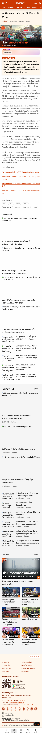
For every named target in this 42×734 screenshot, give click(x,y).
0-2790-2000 (8, 700)
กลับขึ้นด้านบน (33, 656)
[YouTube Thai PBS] (23, 708)
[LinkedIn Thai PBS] (36, 708)
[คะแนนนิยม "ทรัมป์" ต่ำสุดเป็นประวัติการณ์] (8, 505)
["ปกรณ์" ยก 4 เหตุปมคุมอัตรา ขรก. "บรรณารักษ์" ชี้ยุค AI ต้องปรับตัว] (21, 258)
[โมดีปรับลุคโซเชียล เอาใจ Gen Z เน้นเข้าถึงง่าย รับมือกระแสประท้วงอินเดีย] (8, 543)
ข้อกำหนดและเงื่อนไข (26, 662)
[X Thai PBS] (7, 708)
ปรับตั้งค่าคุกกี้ (25, 672)
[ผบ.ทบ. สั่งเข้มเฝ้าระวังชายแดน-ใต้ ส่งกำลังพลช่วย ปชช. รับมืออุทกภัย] (8, 368)
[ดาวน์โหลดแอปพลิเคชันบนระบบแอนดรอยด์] (18, 686)
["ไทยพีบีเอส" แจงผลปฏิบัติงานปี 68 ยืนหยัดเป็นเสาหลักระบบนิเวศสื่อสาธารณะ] (21, 316)
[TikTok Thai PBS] (27, 708)
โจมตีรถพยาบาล (6, 207)
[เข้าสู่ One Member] (39, 2)
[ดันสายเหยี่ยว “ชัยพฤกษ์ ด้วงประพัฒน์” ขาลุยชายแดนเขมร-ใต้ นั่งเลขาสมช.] (8, 349)
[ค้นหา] (7, 3)
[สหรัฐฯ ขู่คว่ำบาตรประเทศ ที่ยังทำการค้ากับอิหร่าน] (8, 515)
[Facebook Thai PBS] (3, 708)
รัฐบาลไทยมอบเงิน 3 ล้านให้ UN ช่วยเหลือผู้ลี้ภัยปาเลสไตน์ (21, 172)
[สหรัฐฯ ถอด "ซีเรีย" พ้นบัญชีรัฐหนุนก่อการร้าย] (21, 436)
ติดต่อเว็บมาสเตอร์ (26, 665)
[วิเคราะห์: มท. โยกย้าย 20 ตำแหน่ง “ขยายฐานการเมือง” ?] (31, 592)
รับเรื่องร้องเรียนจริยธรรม (28, 668)
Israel (17, 204)
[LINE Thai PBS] (19, 708)
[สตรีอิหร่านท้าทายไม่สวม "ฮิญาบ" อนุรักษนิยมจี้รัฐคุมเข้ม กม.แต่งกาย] (8, 534)
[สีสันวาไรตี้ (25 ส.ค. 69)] (31, 612)
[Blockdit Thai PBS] (31, 708)
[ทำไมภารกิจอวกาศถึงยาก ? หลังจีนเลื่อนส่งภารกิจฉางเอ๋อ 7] (21, 568)
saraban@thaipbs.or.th (26, 705)
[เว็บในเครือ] (2, 2)
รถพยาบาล (17, 207)
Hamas (24, 204)
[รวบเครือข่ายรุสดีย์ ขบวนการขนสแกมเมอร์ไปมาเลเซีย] (11, 592)
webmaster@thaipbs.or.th (16, 703)
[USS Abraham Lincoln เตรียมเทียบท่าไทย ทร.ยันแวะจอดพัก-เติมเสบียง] (21, 228)
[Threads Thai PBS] (15, 708)
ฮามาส (34, 207)
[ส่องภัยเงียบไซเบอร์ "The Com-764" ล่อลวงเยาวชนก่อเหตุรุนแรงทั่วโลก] (8, 524)
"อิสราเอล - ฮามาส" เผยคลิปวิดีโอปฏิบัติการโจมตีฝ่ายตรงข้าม (21, 192)
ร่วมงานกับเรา (5, 672)
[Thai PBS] (20, 3)
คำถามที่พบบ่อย (6, 665)
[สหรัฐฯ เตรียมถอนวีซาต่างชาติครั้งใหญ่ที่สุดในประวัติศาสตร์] (21, 467)
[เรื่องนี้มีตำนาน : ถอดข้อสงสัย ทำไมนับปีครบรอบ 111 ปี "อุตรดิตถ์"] (11, 612)
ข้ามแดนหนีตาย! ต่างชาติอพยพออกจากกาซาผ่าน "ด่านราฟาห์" (21, 185)
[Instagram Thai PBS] (11, 708)
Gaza (10, 204)
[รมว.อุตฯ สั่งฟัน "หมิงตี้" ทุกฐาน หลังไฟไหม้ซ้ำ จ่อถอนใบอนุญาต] (8, 339)
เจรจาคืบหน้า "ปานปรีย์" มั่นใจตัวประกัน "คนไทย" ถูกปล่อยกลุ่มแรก (21, 178)
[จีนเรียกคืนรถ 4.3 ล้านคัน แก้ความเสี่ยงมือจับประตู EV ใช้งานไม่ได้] (8, 496)
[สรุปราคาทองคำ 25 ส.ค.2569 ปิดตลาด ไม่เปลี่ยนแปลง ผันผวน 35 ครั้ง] (8, 377)
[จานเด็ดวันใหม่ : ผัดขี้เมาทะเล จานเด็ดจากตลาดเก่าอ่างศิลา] (31, 632)
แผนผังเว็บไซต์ (5, 662)
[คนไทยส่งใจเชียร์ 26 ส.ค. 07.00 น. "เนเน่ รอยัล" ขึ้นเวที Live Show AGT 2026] (21, 287)
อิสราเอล (26, 207)
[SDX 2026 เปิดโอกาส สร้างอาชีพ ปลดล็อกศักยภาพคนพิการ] (11, 632)
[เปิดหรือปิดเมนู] (36, 2)
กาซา (3, 204)
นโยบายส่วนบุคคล (6, 668)
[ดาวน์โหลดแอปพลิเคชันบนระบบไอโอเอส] (18, 681)
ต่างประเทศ (4, 21)
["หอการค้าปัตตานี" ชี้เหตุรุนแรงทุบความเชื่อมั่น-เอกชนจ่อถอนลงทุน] (8, 358)
